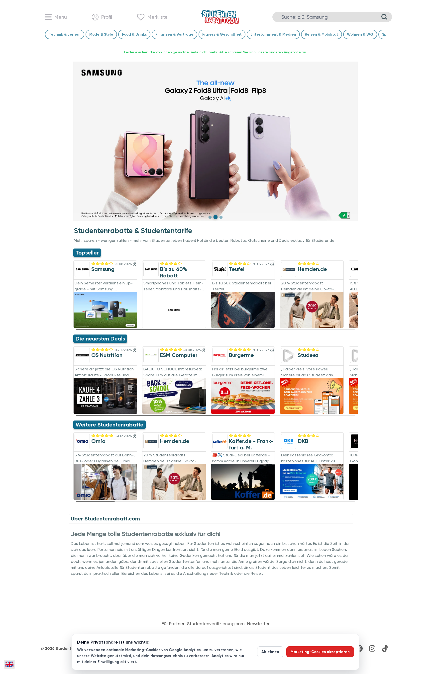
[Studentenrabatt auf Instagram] (372, 648)
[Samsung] (215, 141)
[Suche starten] (384, 17)
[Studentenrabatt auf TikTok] (385, 648)
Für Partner (173, 623)
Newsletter (258, 623)
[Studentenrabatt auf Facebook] (359, 648)
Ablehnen (270, 652)
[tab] (210, 217)
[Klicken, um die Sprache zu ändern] (9, 664)
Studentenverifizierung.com (216, 623)
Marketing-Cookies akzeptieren (320, 652)
